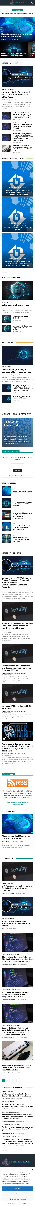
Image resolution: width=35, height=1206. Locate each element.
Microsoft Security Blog (17, 187)
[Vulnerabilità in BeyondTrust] (17, 290)
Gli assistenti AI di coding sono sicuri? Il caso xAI (21, 397)
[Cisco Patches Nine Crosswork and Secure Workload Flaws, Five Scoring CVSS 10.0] (17, 653)
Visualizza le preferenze (17, 1199)
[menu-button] (2, 2)
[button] (32, 1169)
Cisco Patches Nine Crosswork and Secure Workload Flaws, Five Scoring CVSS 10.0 (16, 668)
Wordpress (5, 1063)
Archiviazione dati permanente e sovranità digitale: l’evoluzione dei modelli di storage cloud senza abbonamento (17, 747)
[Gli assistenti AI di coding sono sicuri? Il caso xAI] (6, 399)
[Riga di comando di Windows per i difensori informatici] (17, 29)
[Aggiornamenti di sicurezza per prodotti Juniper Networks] (6, 328)
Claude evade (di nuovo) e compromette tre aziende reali (16, 370)
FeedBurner (22, 476)
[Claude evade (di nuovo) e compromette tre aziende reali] (17, 355)
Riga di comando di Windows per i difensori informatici (22, 492)
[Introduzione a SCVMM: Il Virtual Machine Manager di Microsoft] (6, 538)
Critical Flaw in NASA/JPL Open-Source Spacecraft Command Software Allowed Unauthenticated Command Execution (16, 582)
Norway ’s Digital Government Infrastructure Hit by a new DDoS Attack (16, 94)
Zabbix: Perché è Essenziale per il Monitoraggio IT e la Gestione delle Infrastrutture (22, 515)
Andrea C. (9, 841)
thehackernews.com (20, 631)
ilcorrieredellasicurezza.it (11, 954)
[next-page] (6, 271)
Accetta (17, 1189)
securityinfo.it (6, 366)
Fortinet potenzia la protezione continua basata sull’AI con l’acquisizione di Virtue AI (22, 125)
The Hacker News (7, 631)
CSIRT (3, 100)
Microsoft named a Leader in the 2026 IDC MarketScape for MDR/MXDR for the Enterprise (17, 263)
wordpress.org (6, 1073)
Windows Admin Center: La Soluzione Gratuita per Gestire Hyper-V (22, 527)
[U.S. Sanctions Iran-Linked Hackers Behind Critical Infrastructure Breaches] (17, 871)
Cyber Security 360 (8, 753)
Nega (17, 1194)
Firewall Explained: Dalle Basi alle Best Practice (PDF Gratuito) (22, 503)
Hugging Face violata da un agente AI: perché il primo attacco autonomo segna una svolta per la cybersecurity (23, 387)
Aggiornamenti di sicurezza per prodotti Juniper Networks (22, 327)
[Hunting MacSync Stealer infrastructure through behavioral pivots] (17, 214)
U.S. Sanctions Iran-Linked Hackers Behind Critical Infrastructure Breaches (17, 888)
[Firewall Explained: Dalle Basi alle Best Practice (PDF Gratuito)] (14, 50)
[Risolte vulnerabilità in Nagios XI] (6, 319)
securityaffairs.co (8, 89)
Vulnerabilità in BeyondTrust (15, 305)
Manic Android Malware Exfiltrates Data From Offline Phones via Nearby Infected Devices (17, 625)
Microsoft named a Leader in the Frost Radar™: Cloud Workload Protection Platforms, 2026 (17, 192)
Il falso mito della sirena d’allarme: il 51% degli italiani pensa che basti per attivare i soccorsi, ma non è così (23, 115)
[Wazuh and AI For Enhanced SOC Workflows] (17, 693)
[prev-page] (3, 271)
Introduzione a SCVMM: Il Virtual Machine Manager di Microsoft (22, 539)
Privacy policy (12, 1203)
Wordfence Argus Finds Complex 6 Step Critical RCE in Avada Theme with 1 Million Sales (22, 148)
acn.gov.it (5, 302)
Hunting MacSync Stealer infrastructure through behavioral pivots (17, 228)
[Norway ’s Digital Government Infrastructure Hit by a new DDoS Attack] (17, 76)
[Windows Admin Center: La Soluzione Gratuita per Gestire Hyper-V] (6, 527)
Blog (2, 31)
